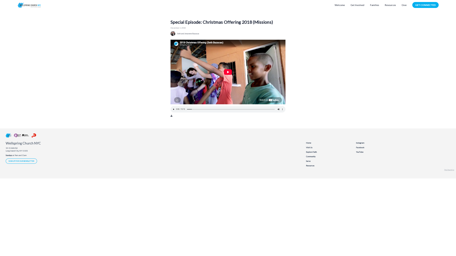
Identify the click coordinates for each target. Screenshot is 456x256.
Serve (308, 161)
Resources (310, 165)
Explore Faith (311, 152)
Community (311, 156)
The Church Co (449, 170)
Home (308, 143)
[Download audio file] (171, 115)
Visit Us (309, 147)
